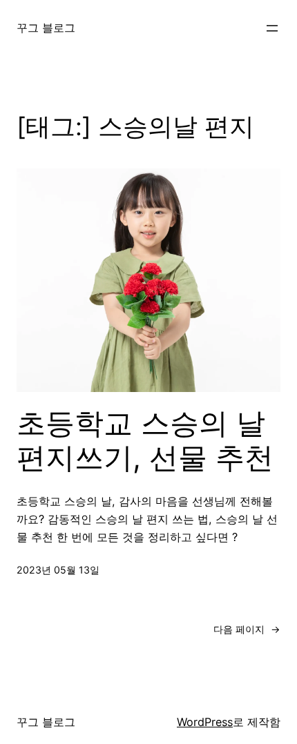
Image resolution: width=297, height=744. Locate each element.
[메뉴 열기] (272, 28)
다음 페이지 (246, 629)
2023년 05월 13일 (58, 570)
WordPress (205, 722)
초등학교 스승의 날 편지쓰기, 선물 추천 (145, 440)
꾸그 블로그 (46, 28)
